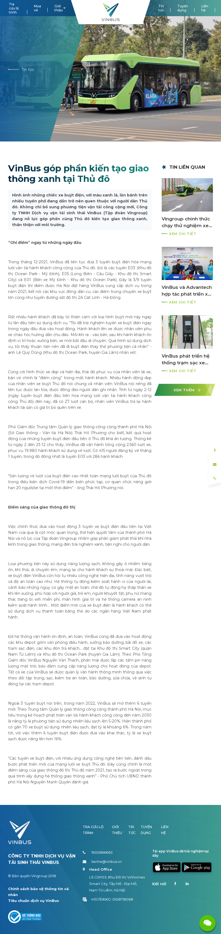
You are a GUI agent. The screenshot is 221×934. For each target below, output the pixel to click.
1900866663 (102, 852)
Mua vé (37, 8)
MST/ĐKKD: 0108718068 (112, 899)
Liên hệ (204, 8)
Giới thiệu (58, 8)
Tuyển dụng (182, 8)
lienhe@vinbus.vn (106, 861)
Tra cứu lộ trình (14, 8)
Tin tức (161, 8)
